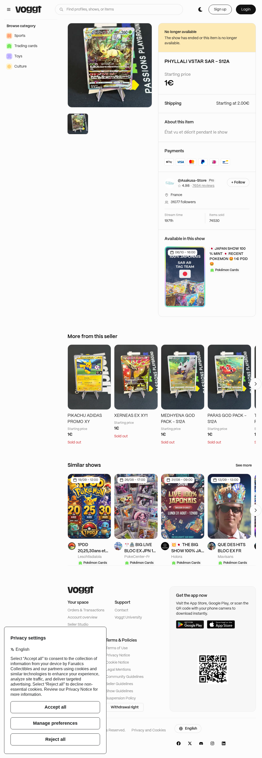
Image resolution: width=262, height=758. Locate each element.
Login (245, 9)
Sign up (220, 9)
